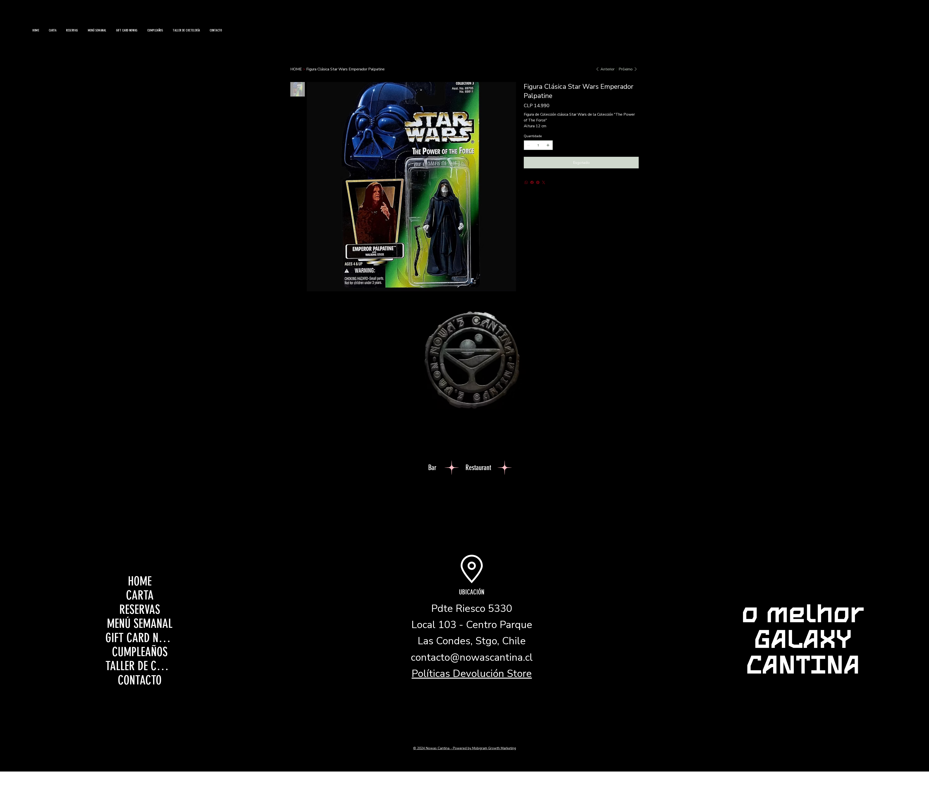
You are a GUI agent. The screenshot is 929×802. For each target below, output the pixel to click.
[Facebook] (532, 182)
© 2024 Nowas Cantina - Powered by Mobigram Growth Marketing (464, 748)
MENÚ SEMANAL (139, 624)
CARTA (140, 595)
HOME (140, 581)
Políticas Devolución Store (472, 674)
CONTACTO (140, 680)
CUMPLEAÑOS (140, 652)
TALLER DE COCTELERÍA (139, 666)
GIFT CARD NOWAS (139, 638)
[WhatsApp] (526, 182)
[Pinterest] (537, 182)
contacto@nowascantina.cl (472, 657)
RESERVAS (139, 610)
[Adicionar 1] (548, 145)
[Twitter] (543, 182)
